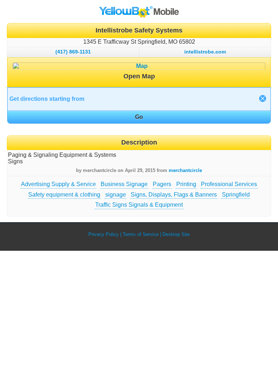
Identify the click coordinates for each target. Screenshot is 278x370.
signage (115, 195)
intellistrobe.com (205, 52)
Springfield (236, 195)
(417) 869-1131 (73, 52)
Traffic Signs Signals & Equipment (139, 205)
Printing (186, 184)
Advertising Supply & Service (58, 184)
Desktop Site (176, 234)
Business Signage (124, 184)
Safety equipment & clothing (64, 195)
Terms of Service (141, 234)
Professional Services (229, 184)
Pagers (162, 184)
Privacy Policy (103, 234)
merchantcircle (185, 170)
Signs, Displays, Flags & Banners (174, 195)
